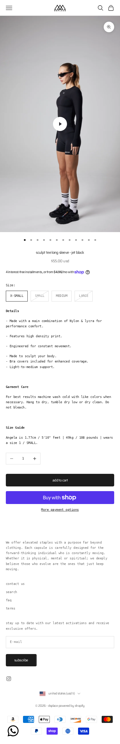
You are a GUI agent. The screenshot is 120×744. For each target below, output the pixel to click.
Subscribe (21, 660)
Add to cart (60, 480)
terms (10, 608)
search (11, 592)
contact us (15, 584)
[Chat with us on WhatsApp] (13, 730)
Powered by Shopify (72, 705)
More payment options (60, 510)
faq (8, 600)
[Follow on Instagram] (9, 679)
